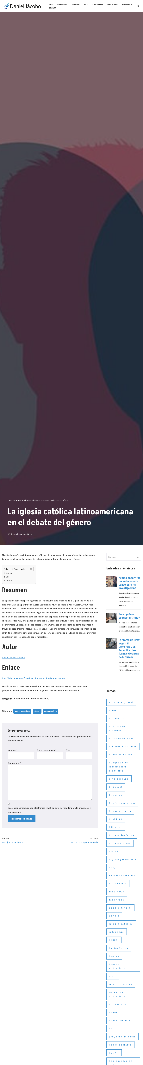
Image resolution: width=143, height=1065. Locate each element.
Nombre (12, 750)
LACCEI (114, 940)
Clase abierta (97, 4)
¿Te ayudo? (76, 4)
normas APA (117, 1004)
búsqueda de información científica (118, 766)
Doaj (112, 867)
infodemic (116, 932)
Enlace (9, 580)
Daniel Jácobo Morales (13, 657)
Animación (117, 718)
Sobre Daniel (62, 4)
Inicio (51, 4)
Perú (112, 1028)
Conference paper (122, 803)
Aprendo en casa (121, 738)
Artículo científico (22, 711)
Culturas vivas (120, 843)
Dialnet (114, 851)
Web (68, 750)
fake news (116, 891)
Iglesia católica (50, 711)
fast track (116, 899)
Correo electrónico (46, 750)
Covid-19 (115, 819)
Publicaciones (112, 4)
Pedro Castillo (119, 1020)
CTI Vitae (116, 827)
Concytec (116, 795)
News (18, 500)
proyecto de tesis (122, 1036)
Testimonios (127, 4)
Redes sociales (120, 1044)
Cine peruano (119, 779)
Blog (86, 4)
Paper (113, 1012)
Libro (113, 976)
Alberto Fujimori (121, 702)
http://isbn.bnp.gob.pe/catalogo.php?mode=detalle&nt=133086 (33, 678)
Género (37, 711)
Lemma (114, 956)
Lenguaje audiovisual (118, 966)
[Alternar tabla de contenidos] (30, 569)
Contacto (52, 7)
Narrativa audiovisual (118, 994)
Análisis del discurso (118, 728)
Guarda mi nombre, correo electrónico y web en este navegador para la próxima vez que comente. (49, 810)
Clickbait (116, 787)
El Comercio (118, 883)
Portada (11, 500)
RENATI (114, 1053)
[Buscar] (138, 6)
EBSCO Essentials (122, 875)
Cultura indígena (121, 835)
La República (118, 948)
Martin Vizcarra (120, 984)
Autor (8, 577)
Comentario (14, 763)
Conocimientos (120, 811)
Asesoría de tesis (122, 754)
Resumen (10, 573)
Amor (112, 710)
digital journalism (122, 859)
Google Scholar (120, 908)
